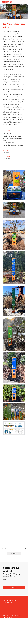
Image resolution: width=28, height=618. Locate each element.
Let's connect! (7, 603)
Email (4, 579)
